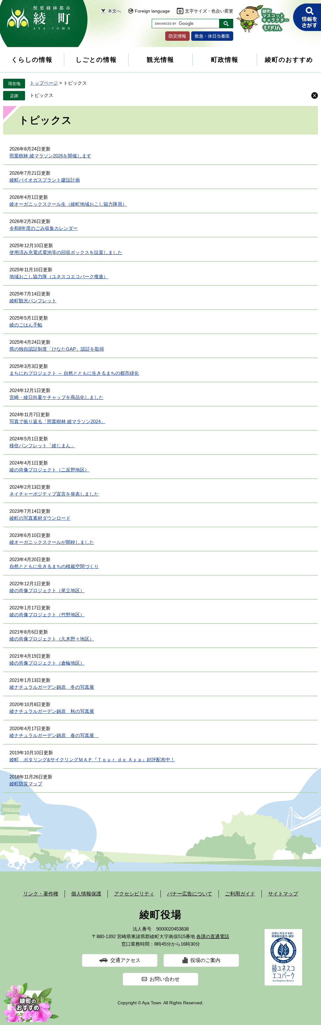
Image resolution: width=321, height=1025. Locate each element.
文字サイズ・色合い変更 (209, 10)
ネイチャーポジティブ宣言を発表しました (54, 494)
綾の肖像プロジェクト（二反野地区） (49, 469)
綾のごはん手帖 (25, 324)
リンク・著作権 (40, 893)
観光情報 (160, 59)
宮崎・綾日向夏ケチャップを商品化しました (56, 397)
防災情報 (177, 36)
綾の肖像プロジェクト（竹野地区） (47, 614)
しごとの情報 (96, 59)
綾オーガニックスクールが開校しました (51, 542)
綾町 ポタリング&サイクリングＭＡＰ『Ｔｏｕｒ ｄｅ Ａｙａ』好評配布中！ (92, 759)
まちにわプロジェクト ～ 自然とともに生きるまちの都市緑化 (74, 373)
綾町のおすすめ (289, 59)
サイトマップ (283, 893)
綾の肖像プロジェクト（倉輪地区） (47, 663)
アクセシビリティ (134, 893)
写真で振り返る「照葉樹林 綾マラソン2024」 (57, 421)
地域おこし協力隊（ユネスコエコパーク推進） (58, 276)
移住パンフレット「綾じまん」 (42, 445)
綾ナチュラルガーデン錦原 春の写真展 (54, 735)
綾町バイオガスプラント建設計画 (44, 180)
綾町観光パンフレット (32, 300)
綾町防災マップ (25, 783)
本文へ (114, 10)
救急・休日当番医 (212, 36)
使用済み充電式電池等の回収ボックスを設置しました (65, 252)
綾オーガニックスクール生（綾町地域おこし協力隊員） (68, 204)
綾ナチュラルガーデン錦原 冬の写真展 (51, 687)
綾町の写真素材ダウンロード (40, 518)
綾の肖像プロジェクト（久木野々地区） (51, 638)
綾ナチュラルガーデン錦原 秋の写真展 (51, 711)
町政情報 (225, 59)
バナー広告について (189, 893)
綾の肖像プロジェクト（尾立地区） (47, 590)
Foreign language (152, 10)
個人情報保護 (86, 893)
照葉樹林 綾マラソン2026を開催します (50, 155)
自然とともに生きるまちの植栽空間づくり (54, 566)
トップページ (44, 83)
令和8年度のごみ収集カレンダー (43, 228)
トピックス (41, 95)
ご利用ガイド (240, 893)
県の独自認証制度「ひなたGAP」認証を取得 (56, 349)
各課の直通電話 (212, 936)
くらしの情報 (32, 59)
